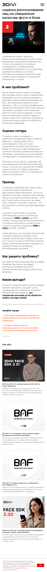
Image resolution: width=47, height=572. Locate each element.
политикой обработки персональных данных (15, 568)
